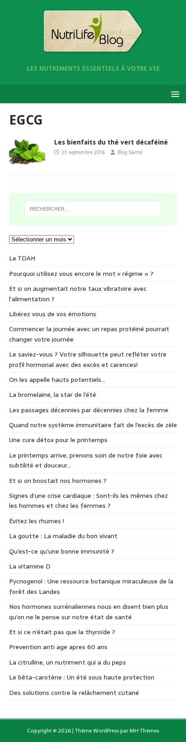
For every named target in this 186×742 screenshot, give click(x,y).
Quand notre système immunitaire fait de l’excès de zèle (93, 425)
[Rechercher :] (93, 209)
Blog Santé (129, 152)
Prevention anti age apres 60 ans (58, 647)
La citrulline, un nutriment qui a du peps (67, 662)
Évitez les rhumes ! (36, 521)
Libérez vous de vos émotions (52, 314)
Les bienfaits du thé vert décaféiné (111, 142)
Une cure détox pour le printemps (58, 440)
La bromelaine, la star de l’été (52, 395)
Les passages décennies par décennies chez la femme (88, 410)
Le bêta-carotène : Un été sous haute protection (81, 677)
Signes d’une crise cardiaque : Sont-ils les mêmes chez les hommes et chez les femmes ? (88, 501)
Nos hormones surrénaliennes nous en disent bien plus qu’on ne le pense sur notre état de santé (88, 612)
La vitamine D (30, 566)
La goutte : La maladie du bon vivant (63, 536)
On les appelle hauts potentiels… (57, 380)
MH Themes (144, 730)
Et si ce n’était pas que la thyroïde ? (62, 632)
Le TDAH (22, 258)
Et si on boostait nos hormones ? (58, 481)
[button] (173, 93)
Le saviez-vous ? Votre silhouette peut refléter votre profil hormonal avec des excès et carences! (88, 359)
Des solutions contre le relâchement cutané (74, 693)
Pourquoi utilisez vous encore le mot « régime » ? (81, 274)
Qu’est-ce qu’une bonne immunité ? (61, 551)
